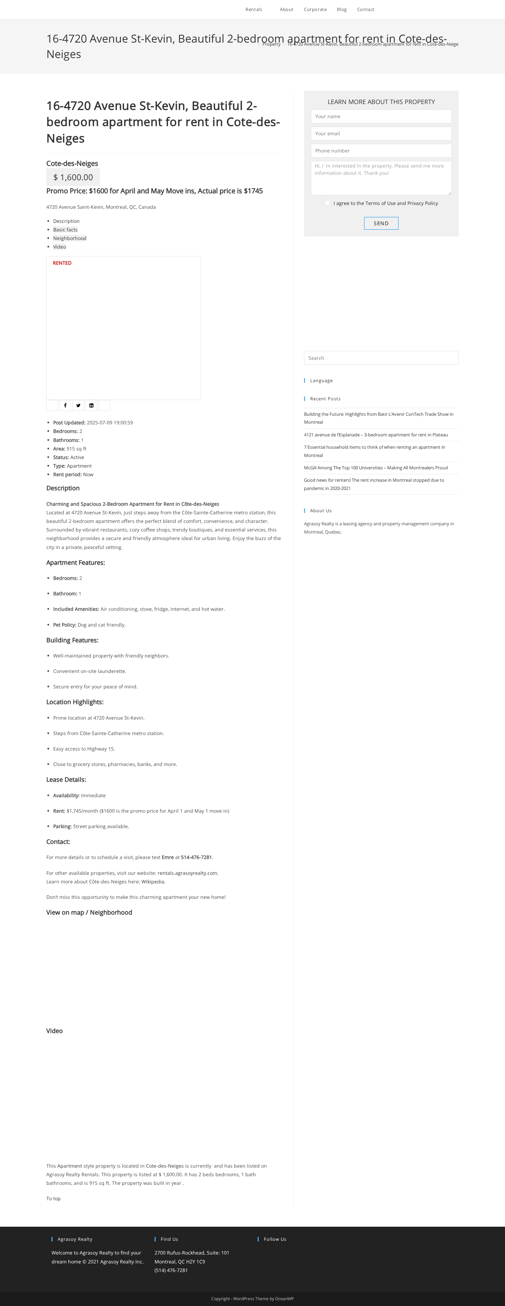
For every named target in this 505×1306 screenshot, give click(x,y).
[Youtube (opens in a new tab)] (447, 9)
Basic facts (65, 229)
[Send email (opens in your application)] (456, 9)
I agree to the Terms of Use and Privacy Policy (386, 203)
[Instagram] (278, 1253)
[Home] (254, 44)
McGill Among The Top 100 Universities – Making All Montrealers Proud (376, 468)
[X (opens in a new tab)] (401, 9)
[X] (262, 1253)
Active (77, 457)
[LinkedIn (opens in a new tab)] (438, 9)
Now (88, 474)
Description (66, 221)
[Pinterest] (295, 1253)
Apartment (79, 465)
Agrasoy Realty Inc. (122, 1261)
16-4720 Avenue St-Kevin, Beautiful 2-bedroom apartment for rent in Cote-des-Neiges (373, 44)
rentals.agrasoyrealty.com (187, 873)
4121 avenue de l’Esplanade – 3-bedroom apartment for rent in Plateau (376, 435)
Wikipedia (153, 881)
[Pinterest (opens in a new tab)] (419, 9)
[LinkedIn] (286, 1253)
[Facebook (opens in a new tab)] (410, 9)
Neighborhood (70, 238)
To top (53, 1198)
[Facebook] (270, 1253)
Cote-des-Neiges (72, 163)
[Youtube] (303, 1253)
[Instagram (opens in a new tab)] (429, 9)
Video (59, 246)
